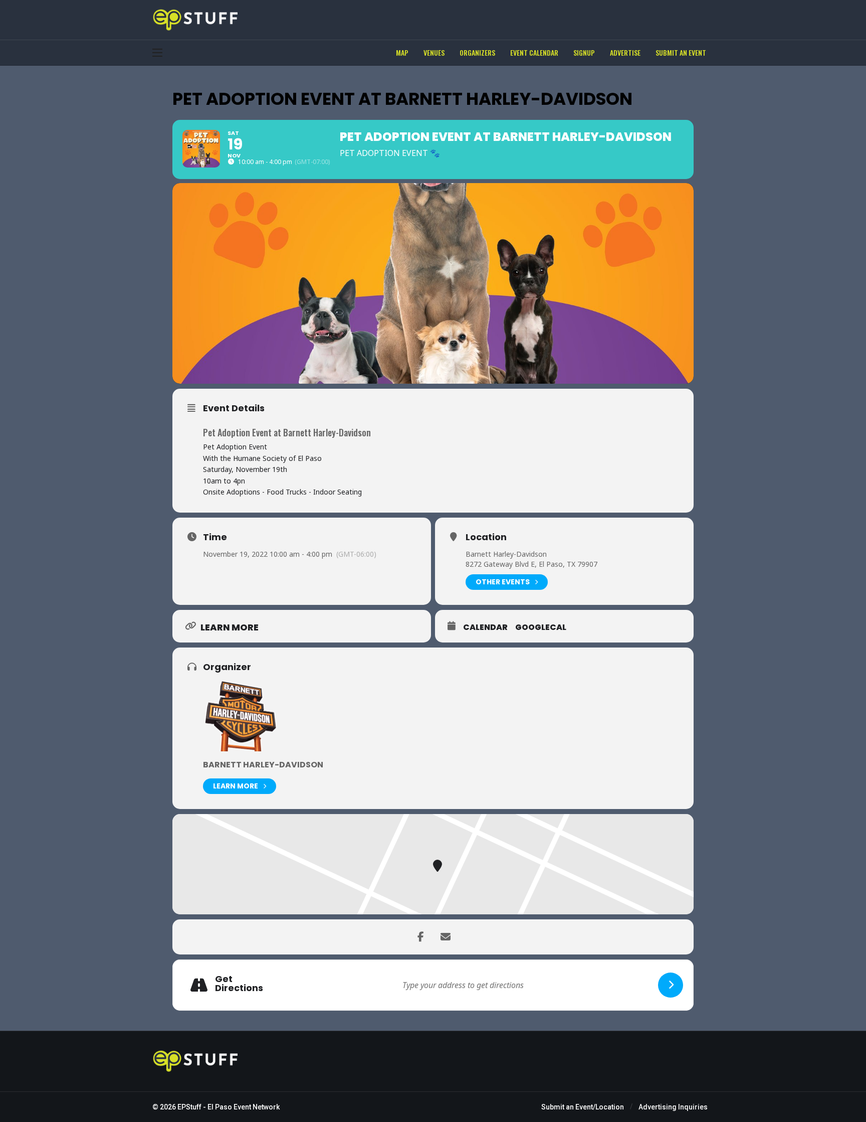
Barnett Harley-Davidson (506, 554)
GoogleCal (540, 627)
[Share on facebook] (420, 936)
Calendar (485, 627)
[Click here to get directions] (670, 985)
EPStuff (189, 1107)
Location (486, 537)
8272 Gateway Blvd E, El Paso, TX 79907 (531, 564)
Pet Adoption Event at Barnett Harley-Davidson (287, 432)
